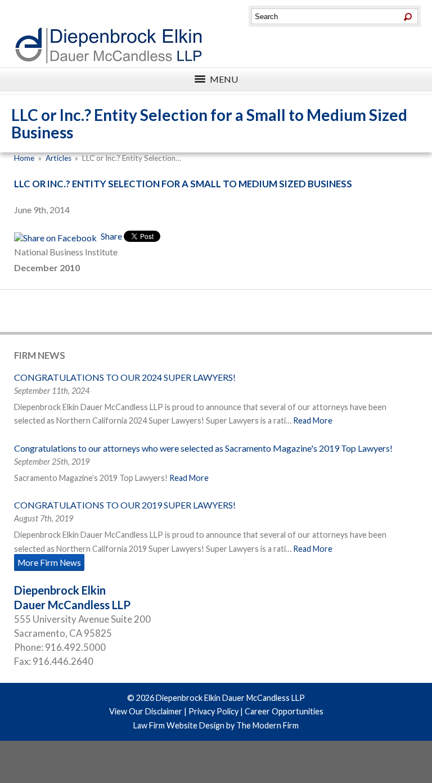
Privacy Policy (213, 711)
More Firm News (49, 562)
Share (110, 236)
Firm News (39, 355)
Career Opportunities (284, 711)
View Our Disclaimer (145, 711)
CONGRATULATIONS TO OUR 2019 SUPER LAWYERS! (125, 505)
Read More (312, 420)
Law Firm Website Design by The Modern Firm (216, 725)
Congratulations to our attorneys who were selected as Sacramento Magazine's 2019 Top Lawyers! (203, 448)
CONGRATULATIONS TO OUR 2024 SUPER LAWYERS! (125, 377)
